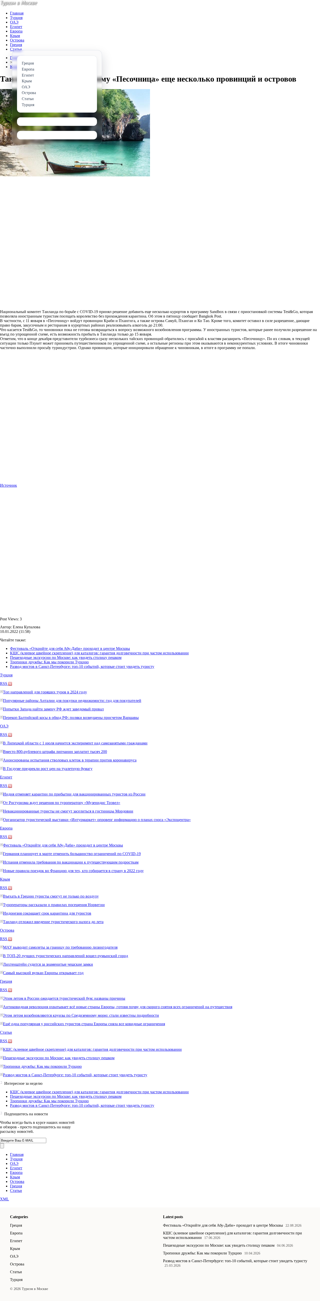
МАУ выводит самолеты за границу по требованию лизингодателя (60, 947)
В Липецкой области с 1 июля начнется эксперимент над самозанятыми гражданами (75, 743)
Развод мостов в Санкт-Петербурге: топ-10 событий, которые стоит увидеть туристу (82, 666)
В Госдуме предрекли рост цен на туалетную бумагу (47, 768)
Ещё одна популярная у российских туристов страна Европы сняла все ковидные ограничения (84, 1024)
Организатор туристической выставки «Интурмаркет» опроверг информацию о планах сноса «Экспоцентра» (97, 820)
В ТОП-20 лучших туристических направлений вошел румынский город (65, 956)
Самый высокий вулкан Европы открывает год (43, 973)
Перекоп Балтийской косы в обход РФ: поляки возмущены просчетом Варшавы (71, 717)
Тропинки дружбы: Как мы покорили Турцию (49, 662)
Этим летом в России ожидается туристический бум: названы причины (64, 998)
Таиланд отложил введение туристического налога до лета (53, 922)
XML (4, 1199)
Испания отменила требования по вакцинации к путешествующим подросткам (70, 862)
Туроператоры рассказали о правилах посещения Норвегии (54, 905)
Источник (8, 485)
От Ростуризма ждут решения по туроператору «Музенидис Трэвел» (61, 803)
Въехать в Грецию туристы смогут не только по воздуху (51, 896)
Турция (16, 18)
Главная (17, 13)
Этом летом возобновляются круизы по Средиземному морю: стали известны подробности (81, 1015)
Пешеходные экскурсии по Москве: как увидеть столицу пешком (66, 657)
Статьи (16, 49)
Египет (16, 27)
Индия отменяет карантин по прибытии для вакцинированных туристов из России (74, 794)
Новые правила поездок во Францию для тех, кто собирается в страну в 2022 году (73, 871)
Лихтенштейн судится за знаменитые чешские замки (48, 964)
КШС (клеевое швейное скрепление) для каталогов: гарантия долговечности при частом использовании (99, 653)
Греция (16, 45)
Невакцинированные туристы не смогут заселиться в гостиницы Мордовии (68, 811)
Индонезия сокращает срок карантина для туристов (47, 913)
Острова (17, 40)
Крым (15, 36)
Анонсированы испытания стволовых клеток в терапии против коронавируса (69, 760)
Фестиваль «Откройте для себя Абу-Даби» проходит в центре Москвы (70, 648)
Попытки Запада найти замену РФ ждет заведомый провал (53, 709)
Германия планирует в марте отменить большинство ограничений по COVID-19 (72, 854)
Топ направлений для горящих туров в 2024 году (45, 692)
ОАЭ (14, 22)
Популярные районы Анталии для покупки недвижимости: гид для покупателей (72, 700)
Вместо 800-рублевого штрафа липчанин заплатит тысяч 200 (55, 751)
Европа (16, 31)
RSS (4, 683)
